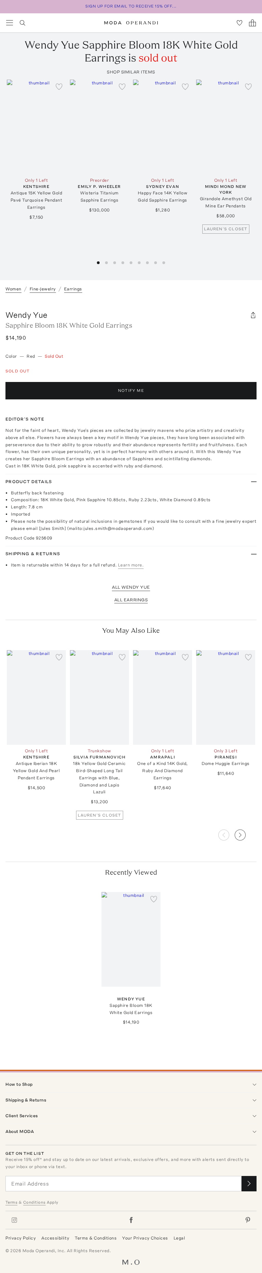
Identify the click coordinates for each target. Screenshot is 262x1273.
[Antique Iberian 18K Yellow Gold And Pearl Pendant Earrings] (36, 697)
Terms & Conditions (96, 1238)
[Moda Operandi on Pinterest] (247, 1220)
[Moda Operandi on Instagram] (14, 1220)
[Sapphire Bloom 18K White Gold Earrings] (131, 939)
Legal (179, 1238)
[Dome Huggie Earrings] (225, 697)
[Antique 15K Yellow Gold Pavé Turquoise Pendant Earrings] (36, 127)
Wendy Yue (26, 315)
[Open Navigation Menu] (9, 23)
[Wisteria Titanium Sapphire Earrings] (99, 127)
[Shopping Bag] (252, 23)
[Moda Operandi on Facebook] (131, 1220)
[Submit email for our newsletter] (249, 1183)
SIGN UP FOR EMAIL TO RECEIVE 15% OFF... (131, 6)
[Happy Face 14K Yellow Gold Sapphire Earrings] (162, 127)
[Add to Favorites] (59, 86)
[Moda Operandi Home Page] (131, 23)
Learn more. (131, 564)
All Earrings (131, 599)
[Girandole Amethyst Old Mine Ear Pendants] (225, 127)
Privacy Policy (20, 1238)
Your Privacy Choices (145, 1238)
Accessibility (55, 1238)
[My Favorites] (239, 22)
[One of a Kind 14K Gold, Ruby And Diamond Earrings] (162, 697)
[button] (246, 833)
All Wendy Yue (131, 587)
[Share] (253, 315)
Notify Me (131, 390)
